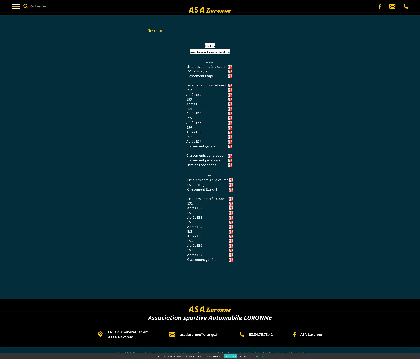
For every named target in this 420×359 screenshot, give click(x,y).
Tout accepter (230, 356)
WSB (257, 353)
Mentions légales (275, 353)
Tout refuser (245, 356)
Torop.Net (216, 353)
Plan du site (297, 353)
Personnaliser (258, 356)
